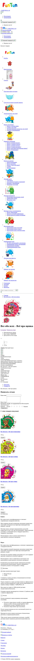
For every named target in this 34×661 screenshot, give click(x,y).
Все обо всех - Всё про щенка (12, 297)
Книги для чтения (9, 124)
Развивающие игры (9, 241)
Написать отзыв (11, 330)
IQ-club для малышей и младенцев (16, 243)
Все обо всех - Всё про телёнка (9, 456)
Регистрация (7, 16)
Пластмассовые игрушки (10, 91)
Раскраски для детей (12, 184)
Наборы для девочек (9, 269)
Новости (3, 637)
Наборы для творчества (10, 280)
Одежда (6, 80)
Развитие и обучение (9, 141)
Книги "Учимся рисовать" (14, 147)
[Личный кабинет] (1, 13)
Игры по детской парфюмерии (15, 213)
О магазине (7, 283)
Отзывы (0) (7, 386)
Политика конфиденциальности (9, 656)
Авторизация (7, 17)
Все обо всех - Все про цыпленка (10, 506)
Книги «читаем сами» (13, 126)
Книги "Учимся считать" (13, 144)
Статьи (2, 640)
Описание (6, 384)
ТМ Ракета (10, 180)
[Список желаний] (1, 20)
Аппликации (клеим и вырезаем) (16, 181)
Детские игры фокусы (10, 258)
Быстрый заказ (9, 348)
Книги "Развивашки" (13, 149)
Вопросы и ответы (7, 635)
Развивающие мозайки (13, 245)
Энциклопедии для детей (10, 113)
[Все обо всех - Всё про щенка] (13, 316)
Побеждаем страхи (12, 198)
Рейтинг (3, 406)
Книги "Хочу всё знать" (13, 165)
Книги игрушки (11, 163)
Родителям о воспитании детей (15, 197)
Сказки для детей (11, 127)
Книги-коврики (11, 168)
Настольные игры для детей (14, 227)
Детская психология (9, 195)
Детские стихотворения (13, 130)
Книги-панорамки (12, 162)
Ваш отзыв (3, 402)
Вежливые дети (11, 200)
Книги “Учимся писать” (13, 142)
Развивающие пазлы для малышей (16, 244)
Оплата (6, 286)
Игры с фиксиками (12, 212)
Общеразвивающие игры (13, 247)
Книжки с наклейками (13, 183)
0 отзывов (3, 330)
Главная (6, 295)
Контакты (6, 287)
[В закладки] (1, 338)
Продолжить (4, 408)
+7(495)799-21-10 (5, 10)
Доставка (6, 284)
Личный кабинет (6, 632)
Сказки (9, 166)
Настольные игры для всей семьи (16, 230)
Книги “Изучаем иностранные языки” (17, 148)
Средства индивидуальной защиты (13, 102)
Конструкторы (8, 69)
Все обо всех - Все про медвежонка (10, 431)
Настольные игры (8, 226)
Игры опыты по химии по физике (16, 215)
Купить (3, 348)
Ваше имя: (3, 395)
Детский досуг (8, 179)
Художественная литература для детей (17, 129)
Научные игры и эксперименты (12, 211)
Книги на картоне (9, 161)
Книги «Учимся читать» (13, 145)
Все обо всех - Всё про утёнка (9, 481)
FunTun (6, 58)
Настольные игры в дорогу (14, 229)
